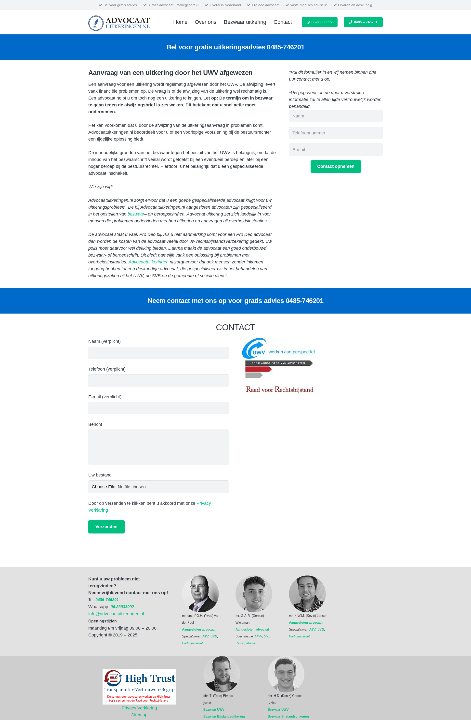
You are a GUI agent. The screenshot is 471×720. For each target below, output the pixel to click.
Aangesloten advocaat (198, 629)
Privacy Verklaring (139, 708)
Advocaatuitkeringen (149, 261)
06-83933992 (122, 607)
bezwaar (136, 214)
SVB (213, 636)
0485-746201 (285, 47)
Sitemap (139, 714)
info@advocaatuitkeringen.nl (116, 613)
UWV (205, 636)
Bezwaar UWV (213, 709)
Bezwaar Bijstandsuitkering (224, 716)
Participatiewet (192, 643)
